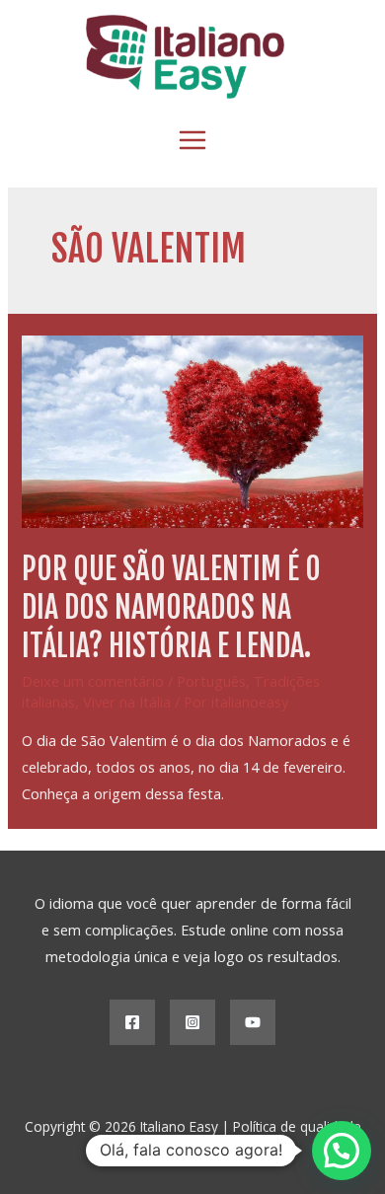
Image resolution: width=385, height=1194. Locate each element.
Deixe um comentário (93, 681)
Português (211, 681)
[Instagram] (192, 1022)
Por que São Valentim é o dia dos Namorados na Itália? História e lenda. (171, 607)
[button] (341, 1150)
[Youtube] (252, 1022)
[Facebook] (132, 1022)
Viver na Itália (127, 701)
